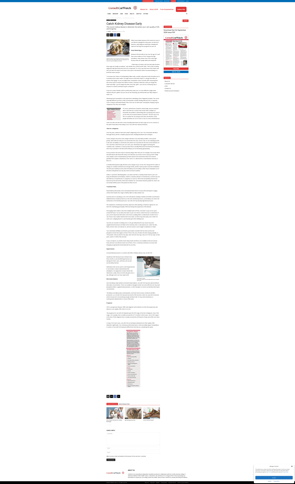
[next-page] (110, 425)
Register (158, 482)
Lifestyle (138, 13)
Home (109, 13)
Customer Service (159, 1)
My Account (166, 1)
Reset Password (181, 1)
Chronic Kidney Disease (148, 420)
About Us (167, 81)
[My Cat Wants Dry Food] (133, 413)
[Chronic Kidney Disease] (151, 413)
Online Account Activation (172, 91)
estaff (109, 31)
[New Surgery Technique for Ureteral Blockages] (114, 413)
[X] (118, 34)
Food (126, 13)
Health (132, 13)
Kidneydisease (118, 18)
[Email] (111, 34)
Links (166, 86)
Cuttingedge (109, 418)
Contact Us (168, 88)
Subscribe (176, 68)
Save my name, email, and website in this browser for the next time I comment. (126, 456)
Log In (187, 1)
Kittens (145, 13)
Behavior (115, 13)
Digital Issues (176, 72)
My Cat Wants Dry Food (130, 420)
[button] (292, 466)
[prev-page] (107, 425)
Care (121, 13)
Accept (274, 477)
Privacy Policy (285, 472)
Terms (269, 472)
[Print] (108, 34)
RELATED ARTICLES (112, 404)
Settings (269, 481)
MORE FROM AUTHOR (124, 404)
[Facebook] (115, 34)
